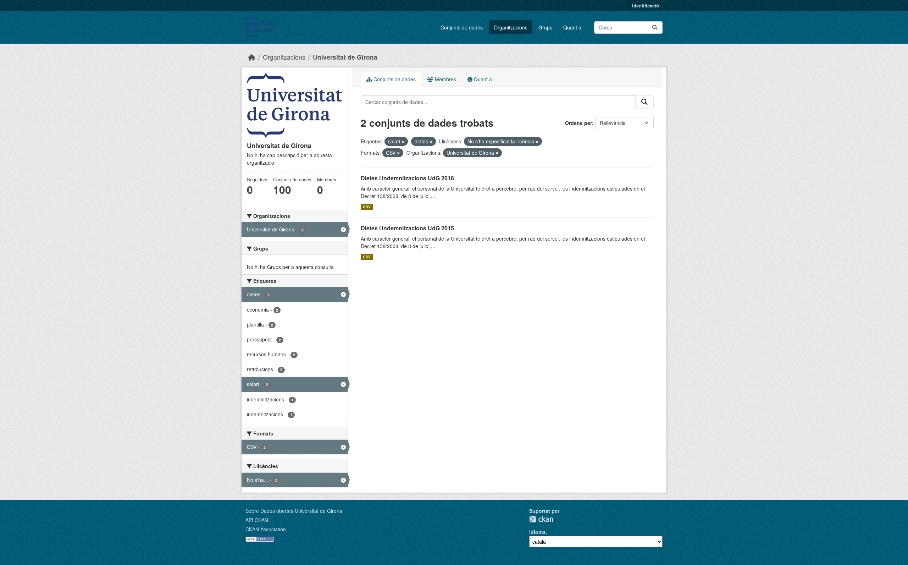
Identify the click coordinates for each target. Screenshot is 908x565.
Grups (545, 27)
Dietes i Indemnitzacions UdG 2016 (407, 178)
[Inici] (251, 57)
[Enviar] (655, 27)
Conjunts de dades (462, 27)
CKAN (541, 519)
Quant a (572, 27)
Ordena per (578, 122)
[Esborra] (403, 141)
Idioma (537, 532)
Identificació (645, 5)
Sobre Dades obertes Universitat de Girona (293, 510)
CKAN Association (265, 529)
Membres (444, 79)
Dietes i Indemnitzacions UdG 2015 (407, 228)
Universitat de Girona (345, 57)
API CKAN (256, 519)
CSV (367, 206)
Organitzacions (510, 27)
